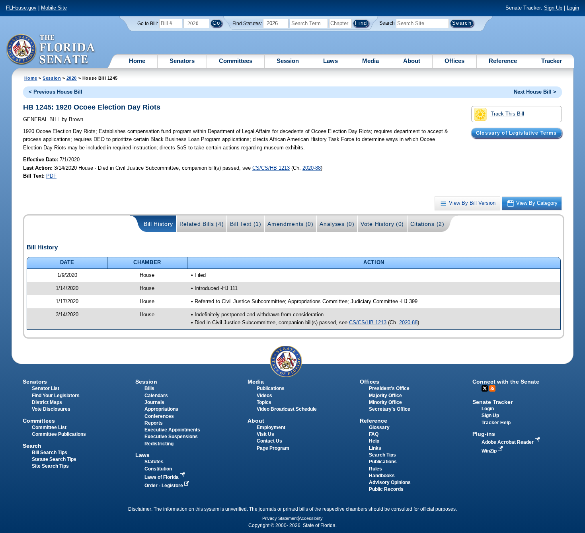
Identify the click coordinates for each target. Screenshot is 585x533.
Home (137, 60)
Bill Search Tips (49, 452)
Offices (454, 60)
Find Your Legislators (56, 395)
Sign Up (553, 8)
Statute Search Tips (54, 459)
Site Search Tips (50, 466)
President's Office (389, 388)
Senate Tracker (492, 402)
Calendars (156, 395)
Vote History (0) (382, 224)
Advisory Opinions (390, 482)
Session (288, 60)
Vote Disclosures (51, 409)
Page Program (273, 448)
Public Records (386, 489)
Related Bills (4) (201, 224)
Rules (375, 468)
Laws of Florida (162, 477)
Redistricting (159, 443)
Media (370, 60)
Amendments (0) (290, 224)
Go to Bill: (147, 23)
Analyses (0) (337, 224)
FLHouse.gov (21, 8)
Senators (182, 60)
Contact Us (269, 441)
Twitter (485, 388)
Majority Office (385, 395)
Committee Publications (59, 434)
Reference (503, 60)
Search (387, 23)
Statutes (154, 461)
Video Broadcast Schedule (287, 409)
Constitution (158, 468)
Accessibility (311, 518)
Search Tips (382, 455)
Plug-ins (483, 434)
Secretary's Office (389, 409)
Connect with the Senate (505, 381)
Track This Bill (507, 114)
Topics (264, 402)
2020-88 (311, 168)
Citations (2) (427, 224)
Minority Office (385, 402)
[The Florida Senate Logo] (51, 49)
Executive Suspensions (171, 436)
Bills (149, 388)
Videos (264, 395)
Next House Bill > (535, 92)
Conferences (159, 416)
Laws (330, 60)
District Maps (47, 402)
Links (375, 448)
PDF (51, 176)
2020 (71, 78)
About (411, 60)
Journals (154, 402)
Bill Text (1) (245, 224)
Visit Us (265, 434)
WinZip (490, 451)
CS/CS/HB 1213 (271, 168)
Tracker (551, 60)
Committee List (49, 427)
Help (374, 441)
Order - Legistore (164, 485)
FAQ (373, 434)
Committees (235, 60)
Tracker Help (496, 422)
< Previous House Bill (55, 92)
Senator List (45, 388)
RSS (492, 388)
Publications (271, 388)
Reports (153, 423)
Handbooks (382, 475)
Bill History (158, 224)
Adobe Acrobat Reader (508, 442)
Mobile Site (54, 8)
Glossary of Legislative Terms (516, 133)
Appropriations (161, 409)
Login (573, 8)
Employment (271, 427)
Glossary (379, 427)
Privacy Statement (280, 518)
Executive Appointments (172, 429)
